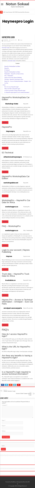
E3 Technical (7, 70)
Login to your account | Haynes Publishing (13, 77)
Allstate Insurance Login (9, 390)
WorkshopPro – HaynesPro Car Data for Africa (14, 73)
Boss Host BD (26, 481)
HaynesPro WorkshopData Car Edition (12, 66)
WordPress (13, 481)
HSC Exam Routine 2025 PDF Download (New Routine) (16, 12)
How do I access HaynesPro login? (11, 86)
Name (3, 420)
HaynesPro (6, 68)
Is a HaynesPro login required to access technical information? (16, 92)
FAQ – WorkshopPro (8, 75)
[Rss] (17, 484)
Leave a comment (6, 41)
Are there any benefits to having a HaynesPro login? (14, 90)
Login (21, 40)
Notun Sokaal (17, 4)
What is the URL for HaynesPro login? (12, 88)
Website (4, 431)
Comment (4, 405)
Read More (5, 122)
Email (3, 425)
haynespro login (5, 47)
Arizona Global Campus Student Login (23, 393)
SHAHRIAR (5, 40)
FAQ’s (4, 85)
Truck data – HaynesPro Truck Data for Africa (13, 79)
